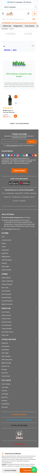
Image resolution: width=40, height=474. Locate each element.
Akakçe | (23, 201)
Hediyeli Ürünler (6, 322)
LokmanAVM (19, 444)
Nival (14, 50)
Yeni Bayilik (5, 394)
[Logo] (12, 13)
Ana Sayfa (5, 29)
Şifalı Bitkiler (5, 349)
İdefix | (32, 197)
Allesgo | (16, 201)
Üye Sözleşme (6, 384)
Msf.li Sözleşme (6, 294)
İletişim (4, 243)
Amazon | (33, 193)
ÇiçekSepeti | (19, 193)
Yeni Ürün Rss (6, 376)
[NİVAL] (33, 46)
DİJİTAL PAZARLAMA (19, 425)
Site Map (4, 369)
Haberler (4, 263)
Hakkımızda (7, 26)
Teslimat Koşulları (7, 284)
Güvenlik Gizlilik (6, 297)
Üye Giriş (4, 390)
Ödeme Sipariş (6, 277)
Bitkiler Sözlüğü (6, 363)
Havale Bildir (5, 404)
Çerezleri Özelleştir (10, 470)
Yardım (4, 246)
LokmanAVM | (9, 193)
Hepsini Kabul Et (28, 470)
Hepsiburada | (16, 197)
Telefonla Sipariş (7, 260)
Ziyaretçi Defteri (6, 270)
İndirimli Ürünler (6, 315)
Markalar (7, 50)
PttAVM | (27, 193)
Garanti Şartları (6, 291)
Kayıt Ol (31, 141)
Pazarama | (25, 197)
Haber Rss (5, 373)
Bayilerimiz (5, 253)
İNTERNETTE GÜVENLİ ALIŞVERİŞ (19, 420)
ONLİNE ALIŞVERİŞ (19, 414)
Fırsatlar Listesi (6, 318)
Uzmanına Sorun (6, 240)
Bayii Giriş (4, 397)
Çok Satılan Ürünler (7, 332)
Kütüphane (5, 343)
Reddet (4, 464)
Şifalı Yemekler (6, 356)
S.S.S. (3, 237)
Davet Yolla (5, 335)
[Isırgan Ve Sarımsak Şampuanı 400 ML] (10, 100)
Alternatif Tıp (5, 366)
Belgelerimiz (18, 26)
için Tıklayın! (16, 217)
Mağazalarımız (6, 256)
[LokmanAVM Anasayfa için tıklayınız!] (10, 46)
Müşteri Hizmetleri (7, 304)
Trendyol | (7, 197)
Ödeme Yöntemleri (7, 281)
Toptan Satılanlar (7, 328)
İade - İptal (5, 287)
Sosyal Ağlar (5, 266)
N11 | (3, 193)
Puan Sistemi (29, 26)
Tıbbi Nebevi (6, 346)
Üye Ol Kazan (6, 312)
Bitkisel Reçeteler (7, 359)
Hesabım (4, 400)
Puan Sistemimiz (7, 325)
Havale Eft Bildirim (7, 301)
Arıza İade (5, 407)
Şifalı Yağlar (5, 353)
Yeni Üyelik (5, 387)
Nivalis (5, 110)
